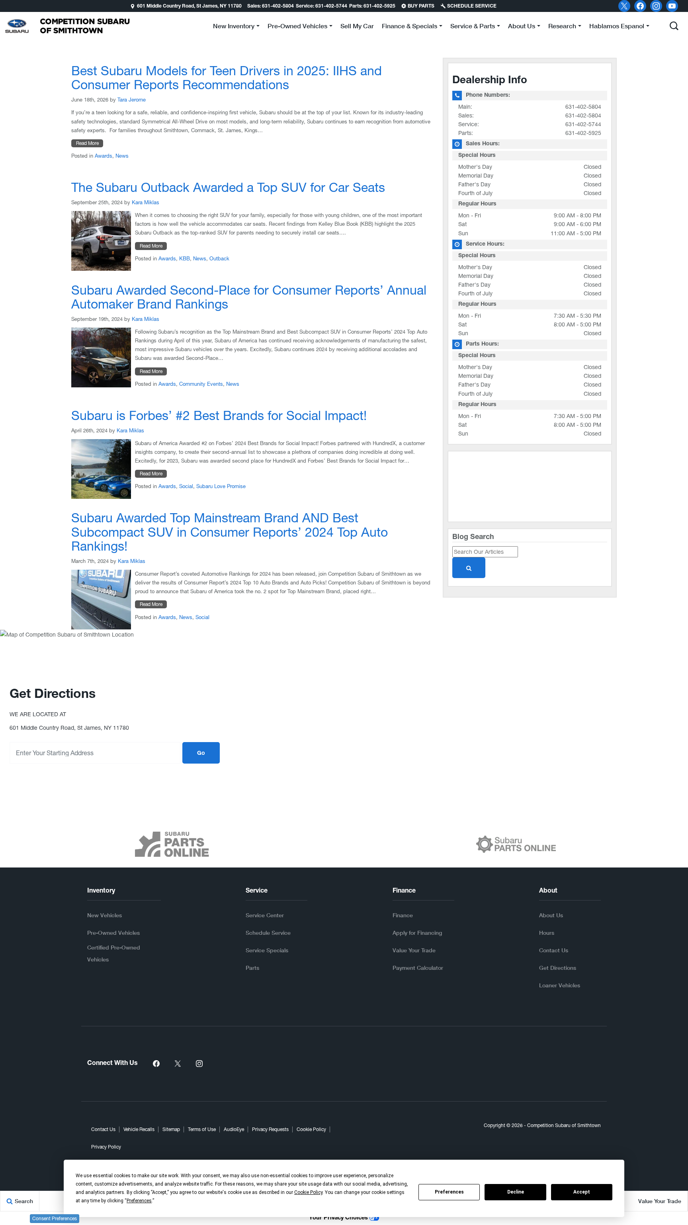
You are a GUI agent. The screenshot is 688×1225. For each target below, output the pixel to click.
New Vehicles (104, 915)
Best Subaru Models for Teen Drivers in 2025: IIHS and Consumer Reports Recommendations (226, 77)
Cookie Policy (311, 1129)
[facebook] (640, 6)
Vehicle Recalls (138, 1129)
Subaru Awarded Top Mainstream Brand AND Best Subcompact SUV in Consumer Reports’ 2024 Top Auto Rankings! (229, 531)
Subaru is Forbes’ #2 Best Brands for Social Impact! (219, 415)
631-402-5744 (583, 124)
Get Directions (557, 967)
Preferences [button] (139, 1201)
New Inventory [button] (233, 27)
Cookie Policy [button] (308, 1192)
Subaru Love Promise (221, 486)
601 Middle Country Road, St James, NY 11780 (189, 6)
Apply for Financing (417, 932)
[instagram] (656, 6)
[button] (7, 6)
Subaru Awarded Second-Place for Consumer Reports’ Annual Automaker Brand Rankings (248, 297)
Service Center (265, 915)
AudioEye (234, 1129)
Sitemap (171, 1129)
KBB (184, 259)
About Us (551, 915)
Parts (252, 967)
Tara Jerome (131, 100)
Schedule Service (268, 932)
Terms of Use (202, 1129)
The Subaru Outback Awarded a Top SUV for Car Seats (228, 187)
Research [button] (562, 27)
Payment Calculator (418, 967)
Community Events (201, 384)
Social (186, 486)
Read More (87, 143)
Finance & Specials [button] (409, 27)
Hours (546, 932)
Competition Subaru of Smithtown (564, 1125)
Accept (581, 1192)
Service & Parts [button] (472, 27)
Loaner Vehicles (559, 985)
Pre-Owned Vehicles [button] (297, 27)
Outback (219, 259)
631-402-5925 (583, 133)
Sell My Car (357, 25)
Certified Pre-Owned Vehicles (113, 953)
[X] (624, 6)
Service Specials (267, 950)
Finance (403, 915)
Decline (515, 1192)
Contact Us (553, 950)
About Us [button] (521, 27)
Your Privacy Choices (339, 1218)
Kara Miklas (145, 202)
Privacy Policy (106, 1147)
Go (201, 753)
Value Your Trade (414, 950)
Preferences (449, 1192)
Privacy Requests (270, 1129)
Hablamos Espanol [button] (616, 27)
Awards (103, 156)
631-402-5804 (583, 107)
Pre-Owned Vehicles (113, 932)
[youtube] (672, 6)
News (122, 156)
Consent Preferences (54, 1218)
